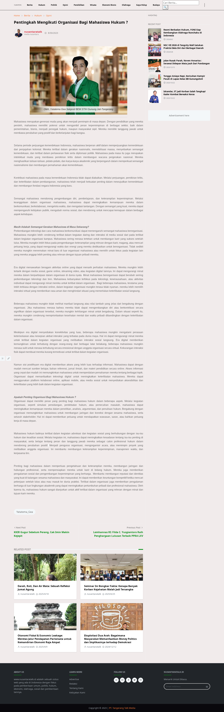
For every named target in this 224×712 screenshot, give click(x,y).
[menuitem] (29, 5)
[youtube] (122, 680)
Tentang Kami (76, 688)
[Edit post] (8, 358)
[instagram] (202, 5)
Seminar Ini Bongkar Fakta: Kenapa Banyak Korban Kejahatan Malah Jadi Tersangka (111, 587)
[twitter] (134, 680)
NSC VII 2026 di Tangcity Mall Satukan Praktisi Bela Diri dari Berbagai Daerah (184, 46)
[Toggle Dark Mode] (206, 5)
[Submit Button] (207, 686)
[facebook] (200, 5)
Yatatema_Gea (24, 512)
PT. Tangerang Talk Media (122, 708)
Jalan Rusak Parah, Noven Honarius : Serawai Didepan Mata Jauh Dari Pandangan (187, 62)
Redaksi (73, 683)
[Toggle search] (209, 5)
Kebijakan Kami (77, 692)
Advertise (74, 679)
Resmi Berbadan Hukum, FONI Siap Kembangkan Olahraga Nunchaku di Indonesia (183, 32)
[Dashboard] (2, 358)
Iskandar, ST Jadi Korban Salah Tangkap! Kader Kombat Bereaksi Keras (185, 93)
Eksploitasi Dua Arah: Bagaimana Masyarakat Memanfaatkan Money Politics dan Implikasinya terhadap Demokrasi (110, 639)
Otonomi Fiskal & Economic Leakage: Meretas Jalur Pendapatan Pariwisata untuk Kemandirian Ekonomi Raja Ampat (44, 639)
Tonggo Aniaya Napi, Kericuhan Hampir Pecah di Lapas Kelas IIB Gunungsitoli (184, 77)
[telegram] (116, 680)
